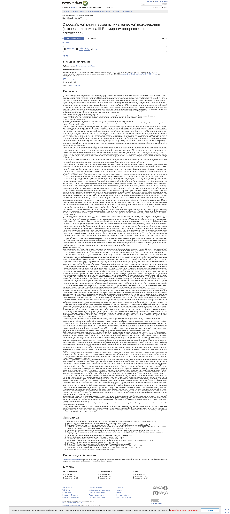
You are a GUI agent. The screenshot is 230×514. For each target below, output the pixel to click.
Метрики (96, 49)
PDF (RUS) (70, 49)
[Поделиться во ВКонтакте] (64, 56)
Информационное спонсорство (99, 490)
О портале (119, 487)
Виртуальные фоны (122, 495)
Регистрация (159, 1)
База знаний (108, 8)
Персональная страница (97, 497)
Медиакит (119, 490)
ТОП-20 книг (66, 490)
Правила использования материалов (72, 502)
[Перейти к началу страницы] (227, 511)
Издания (74, 8)
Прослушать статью (73, 38)
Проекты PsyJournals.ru (70, 495)
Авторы (82, 8)
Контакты (119, 492)
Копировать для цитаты (73, 79)
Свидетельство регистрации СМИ (71, 505)
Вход (166, 1)
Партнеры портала (95, 487)
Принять (210, 510)
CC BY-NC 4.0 (75, 85)
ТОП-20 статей (67, 487)
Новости (66, 8)
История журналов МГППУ (71, 497)
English (149, 1)
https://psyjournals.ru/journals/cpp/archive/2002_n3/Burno (139, 74)
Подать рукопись (94, 8)
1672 (166, 38)
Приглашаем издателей (97, 492)
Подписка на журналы (96, 495)
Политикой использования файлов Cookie (184, 510)
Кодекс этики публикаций (124, 497)
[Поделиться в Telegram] (67, 56)
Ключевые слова (160, 8)
